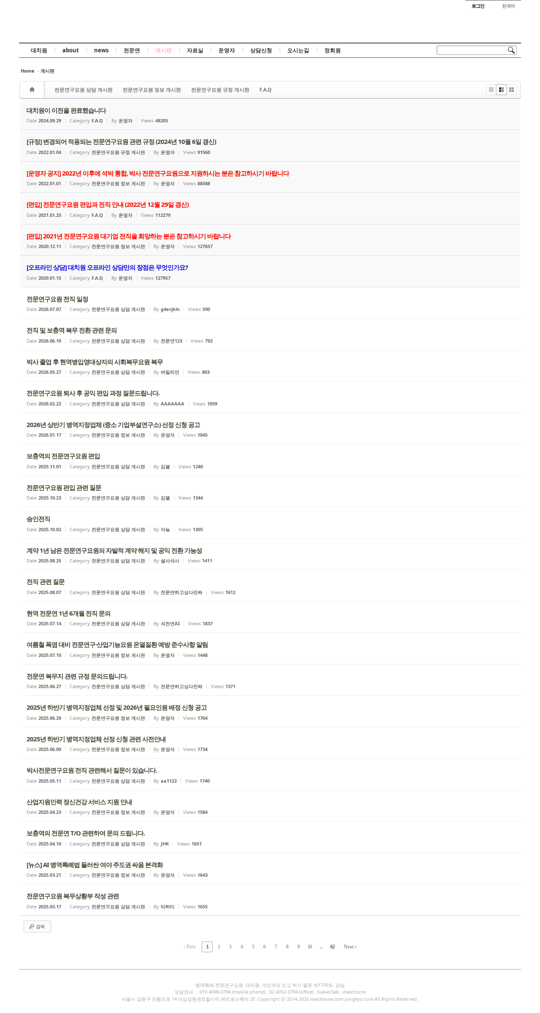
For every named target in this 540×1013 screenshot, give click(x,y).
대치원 (39, 50)
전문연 (132, 50)
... (321, 947)
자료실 (195, 50)
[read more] (270, 114)
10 (310, 947)
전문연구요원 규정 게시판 (220, 89)
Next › (350, 947)
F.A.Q (265, 89)
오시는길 (298, 50)
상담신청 (261, 50)
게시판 (163, 50)
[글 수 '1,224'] (33, 89)
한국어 (508, 6)
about (70, 50)
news (101, 50)
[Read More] (270, 302)
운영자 (227, 50)
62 (332, 947)
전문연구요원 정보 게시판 (152, 89)
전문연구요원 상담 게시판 (83, 89)
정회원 (332, 50)
